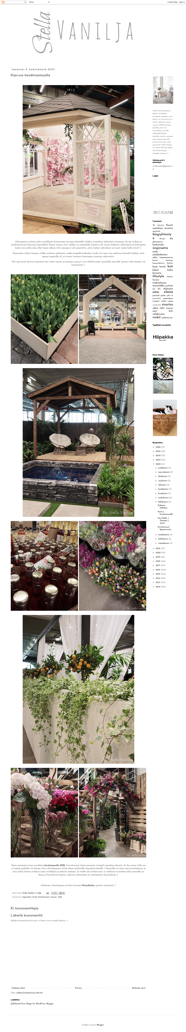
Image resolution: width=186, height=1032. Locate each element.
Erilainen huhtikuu (162, 506)
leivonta (157, 273)
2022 (158, 464)
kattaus (169, 260)
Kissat (169, 225)
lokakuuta (163, 476)
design (162, 239)
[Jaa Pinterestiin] (63, 893)
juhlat (155, 257)
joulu (155, 251)
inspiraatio (27, 897)
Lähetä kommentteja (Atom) (29, 993)
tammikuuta (164, 543)
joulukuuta (163, 468)
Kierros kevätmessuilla (165, 513)
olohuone (168, 289)
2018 (158, 561)
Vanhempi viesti (138, 988)
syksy (155, 308)
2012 (158, 587)
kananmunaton (166, 257)
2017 (158, 565)
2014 (158, 578)
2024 (158, 456)
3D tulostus (158, 225)
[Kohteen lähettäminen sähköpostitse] (52, 893)
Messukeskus (88, 885)
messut (53, 897)
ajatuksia (158, 228)
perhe (163, 295)
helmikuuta (163, 539)
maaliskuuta (164, 535)
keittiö (170, 263)
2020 (158, 553)
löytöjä (156, 280)
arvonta (168, 228)
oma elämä (163, 292)
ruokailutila (157, 305)
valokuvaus (158, 314)
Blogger (100, 1025)
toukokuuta (163, 498)
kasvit (155, 260)
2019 (158, 557)
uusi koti (163, 311)
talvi (162, 308)
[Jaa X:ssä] (58, 893)
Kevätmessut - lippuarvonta (164, 528)
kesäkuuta (163, 493)
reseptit (156, 301)
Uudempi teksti (18, 988)
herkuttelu (158, 245)
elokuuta (162, 485)
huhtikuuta (163, 502)
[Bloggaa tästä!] (55, 893)
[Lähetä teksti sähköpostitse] (47, 893)
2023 (158, 460)
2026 (158, 447)
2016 (158, 570)
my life (157, 289)
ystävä (165, 317)
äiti (171, 318)
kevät (35, 897)
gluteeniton (158, 242)
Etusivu (78, 988)
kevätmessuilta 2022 (54, 865)
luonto (170, 277)
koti (170, 266)
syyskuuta (163, 481)
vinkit (60, 897)
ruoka (170, 301)
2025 (158, 451)
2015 (158, 574)
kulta (170, 270)
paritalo (156, 295)
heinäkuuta (163, 489)
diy (171, 238)
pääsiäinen (168, 298)
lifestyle (158, 276)
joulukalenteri (160, 254)
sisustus (167, 304)
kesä (155, 266)
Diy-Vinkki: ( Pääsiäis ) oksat (163, 520)
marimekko (158, 285)
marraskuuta (164, 472)
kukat (156, 270)
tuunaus (169, 308)
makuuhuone (159, 283)
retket (164, 301)
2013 (158, 582)
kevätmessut (43, 897)
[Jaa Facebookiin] (60, 893)
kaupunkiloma (158, 263)
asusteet (156, 231)
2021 (158, 548)
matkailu (169, 286)
